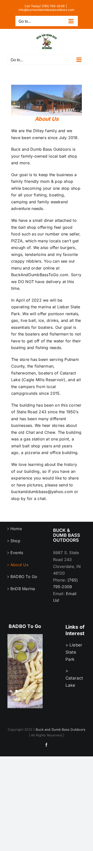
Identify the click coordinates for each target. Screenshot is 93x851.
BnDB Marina (22, 588)
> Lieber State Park (73, 652)
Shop (15, 540)
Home (16, 528)
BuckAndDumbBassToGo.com (39, 274)
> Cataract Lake (74, 677)
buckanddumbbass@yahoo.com (42, 491)
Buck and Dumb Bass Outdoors (60, 729)
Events (16, 552)
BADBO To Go (23, 576)
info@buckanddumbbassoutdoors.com (47, 10)
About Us (19, 564)
